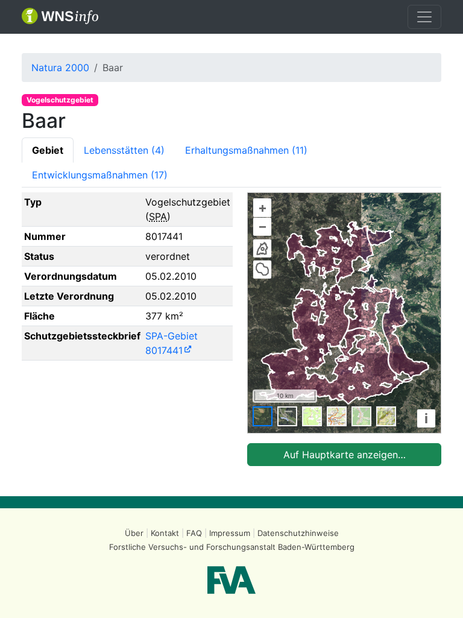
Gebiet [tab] (47, 150)
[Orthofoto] (262, 416)
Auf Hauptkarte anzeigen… (344, 455)
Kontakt (165, 533)
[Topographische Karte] (312, 416)
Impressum (229, 533)
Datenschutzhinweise (298, 533)
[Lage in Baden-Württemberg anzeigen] (262, 248)
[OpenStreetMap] (361, 416)
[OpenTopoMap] (386, 416)
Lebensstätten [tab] (124, 150)
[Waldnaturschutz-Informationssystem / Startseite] (60, 17)
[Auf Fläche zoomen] (262, 269)
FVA (231, 580)
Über (134, 533)
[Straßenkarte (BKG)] (337, 416)
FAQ (194, 533)
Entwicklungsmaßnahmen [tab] (100, 175)
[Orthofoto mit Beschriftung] (287, 416)
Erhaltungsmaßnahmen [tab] (246, 150)
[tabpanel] (231, 329)
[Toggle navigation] (424, 17)
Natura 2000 (60, 67)
